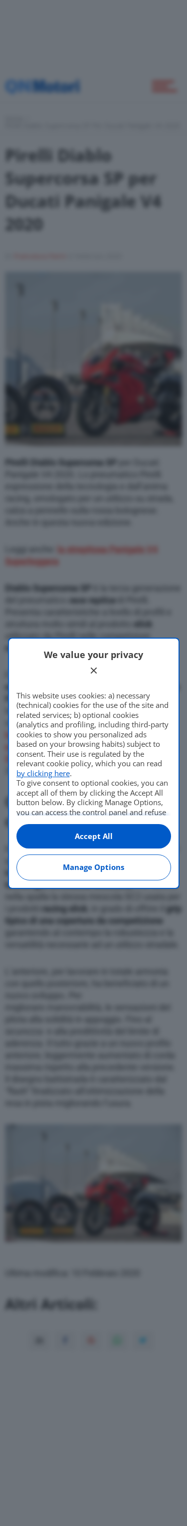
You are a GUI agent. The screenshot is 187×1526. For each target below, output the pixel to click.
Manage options (93, 867)
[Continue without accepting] (93, 671)
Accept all (94, 836)
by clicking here (43, 773)
